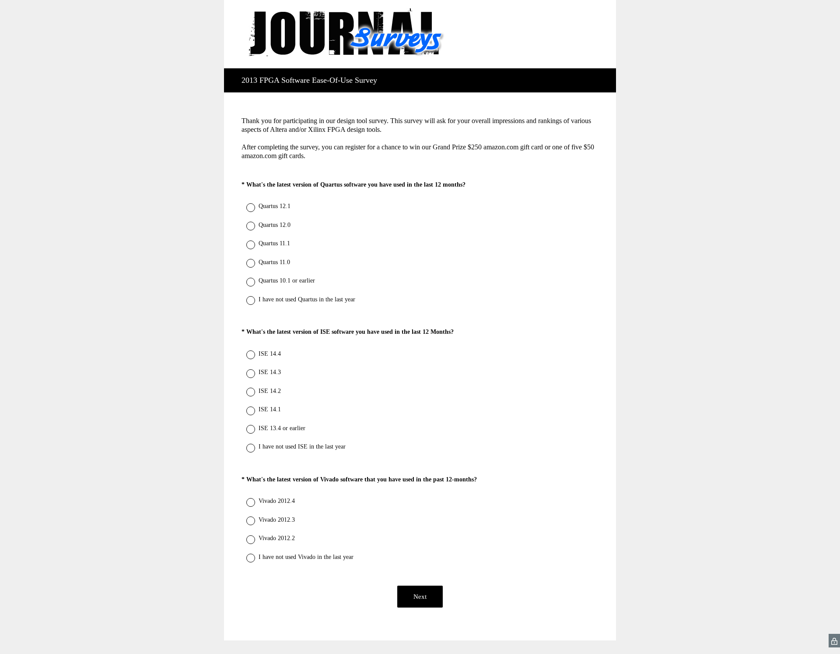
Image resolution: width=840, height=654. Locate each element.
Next (420, 596)
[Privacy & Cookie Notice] (834, 640)
